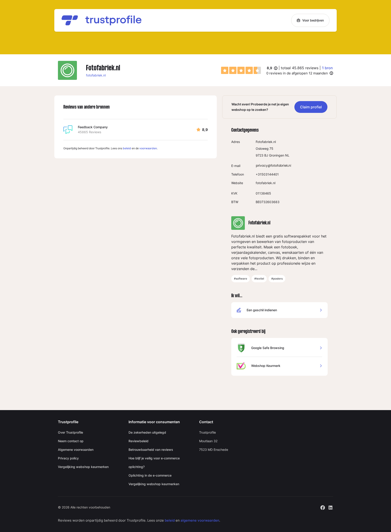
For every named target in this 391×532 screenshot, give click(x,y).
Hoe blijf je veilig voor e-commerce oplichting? (154, 462)
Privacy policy (68, 458)
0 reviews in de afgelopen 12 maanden (297, 73)
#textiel (259, 278)
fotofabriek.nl (96, 75)
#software (240, 278)
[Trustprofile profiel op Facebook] (322, 507)
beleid (127, 148)
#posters (277, 278)
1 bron (327, 68)
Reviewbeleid (138, 441)
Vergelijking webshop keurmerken (83, 467)
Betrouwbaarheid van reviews (151, 449)
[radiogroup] (241, 70)
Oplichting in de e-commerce (150, 475)
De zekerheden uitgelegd (147, 432)
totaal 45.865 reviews (299, 68)
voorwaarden (148, 148)
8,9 (272, 68)
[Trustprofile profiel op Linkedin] (331, 507)
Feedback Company (93, 127)
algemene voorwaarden (200, 520)
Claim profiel (311, 107)
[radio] (224, 70)
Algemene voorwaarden (75, 449)
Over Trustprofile (70, 432)
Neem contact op (70, 441)
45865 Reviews (89, 132)
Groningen (276, 155)
